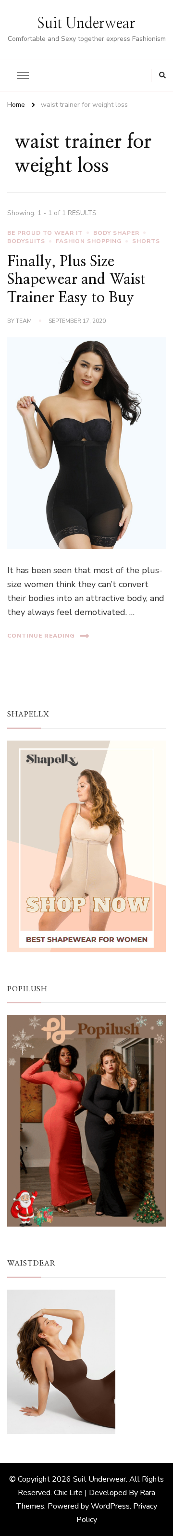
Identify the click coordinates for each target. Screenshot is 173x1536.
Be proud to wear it (45, 233)
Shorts (146, 241)
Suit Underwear (86, 23)
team (24, 321)
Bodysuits (26, 241)
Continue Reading (41, 636)
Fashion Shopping (89, 241)
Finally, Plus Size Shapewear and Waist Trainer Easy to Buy (76, 280)
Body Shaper (116, 233)
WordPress (110, 1506)
